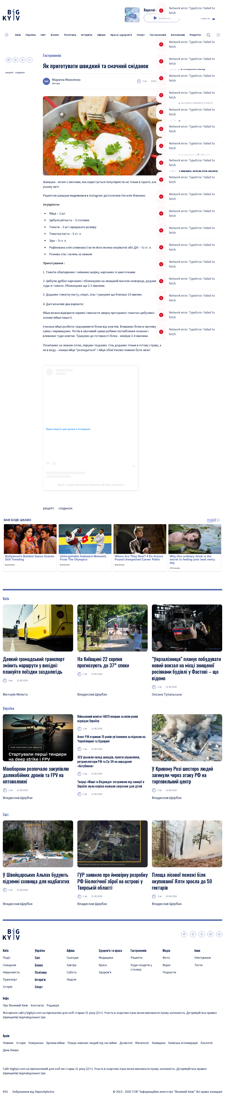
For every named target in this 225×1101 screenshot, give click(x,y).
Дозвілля (126, 1043)
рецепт (10, 72)
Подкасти (169, 972)
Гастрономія (158, 35)
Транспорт (10, 979)
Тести (198, 965)
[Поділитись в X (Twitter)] (22, 60)
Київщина (158, 1043)
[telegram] (184, 934)
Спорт (141, 35)
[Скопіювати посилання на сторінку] (29, 60)
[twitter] (202, 934)
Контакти (37, 1005)
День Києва (10, 1050)
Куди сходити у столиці (141, 967)
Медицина (106, 958)
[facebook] (193, 934)
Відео (167, 965)
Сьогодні (73, 958)
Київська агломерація (183, 1043)
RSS (5, 1092)
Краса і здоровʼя (121, 35)
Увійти (205, 18)
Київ (18, 35)
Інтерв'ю (86, 35)
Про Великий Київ (15, 1005)
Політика (70, 35)
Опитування (202, 958)
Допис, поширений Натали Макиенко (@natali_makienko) (90, 484)
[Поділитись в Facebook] (15, 60)
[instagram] (210, 934)
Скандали (9, 965)
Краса (103, 965)
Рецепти (136, 958)
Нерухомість (11, 972)
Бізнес (55, 35)
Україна (30, 35)
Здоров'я (105, 972)
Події (6, 958)
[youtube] (219, 934)
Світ (43, 35)
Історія (7, 987)
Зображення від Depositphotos (33, 1092)
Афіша (101, 35)
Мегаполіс (142, 1043)
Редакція (53, 1005)
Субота (71, 972)
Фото (166, 958)
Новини (8, 1043)
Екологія (207, 1043)
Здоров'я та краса (110, 950)
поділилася (78, 195)
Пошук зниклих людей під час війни (92, 1043)
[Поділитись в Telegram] (8, 60)
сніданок (20, 72)
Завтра (71, 965)
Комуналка (35, 1043)
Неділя (71, 979)
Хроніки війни (55, 1043)
